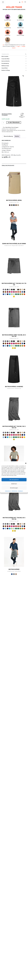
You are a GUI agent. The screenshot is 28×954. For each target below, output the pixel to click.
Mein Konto (19, 2)
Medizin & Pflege (20, 35)
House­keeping (7, 27)
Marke (17, 136)
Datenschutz (8, 490)
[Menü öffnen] (3, 2)
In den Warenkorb (14, 122)
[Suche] (25, 54)
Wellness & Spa (20, 27)
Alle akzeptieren (14, 479)
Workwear (7, 42)
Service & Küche (20, 20)
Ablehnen (14, 483)
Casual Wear (7, 35)
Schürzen (16, 130)
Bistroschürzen (9, 131)
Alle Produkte (4, 56)
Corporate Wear (7, 20)
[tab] (8, 136)
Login (18, 46)
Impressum (20, 490)
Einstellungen (14, 488)
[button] (26, 463)
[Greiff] (22, 115)
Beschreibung (8, 136)
